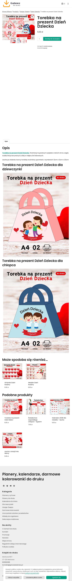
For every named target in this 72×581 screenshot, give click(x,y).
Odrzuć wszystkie (13, 577)
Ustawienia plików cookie (34, 577)
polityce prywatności (32, 573)
